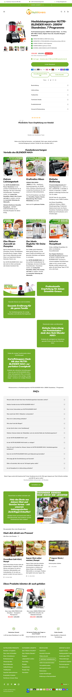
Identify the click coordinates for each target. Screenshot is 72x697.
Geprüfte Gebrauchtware (10, 672)
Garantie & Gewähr (44, 653)
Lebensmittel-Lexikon (28, 659)
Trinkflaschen (7, 670)
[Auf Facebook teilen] (48, 80)
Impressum (42, 650)
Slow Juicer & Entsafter (9, 653)
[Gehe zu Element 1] (5, 48)
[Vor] (51, 5)
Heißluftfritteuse (8, 667)
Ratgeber (24, 656)
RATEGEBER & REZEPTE (29, 648)
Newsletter (25, 672)
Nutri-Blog (25, 661)
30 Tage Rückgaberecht (61, 1)
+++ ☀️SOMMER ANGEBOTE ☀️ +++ (36, 5)
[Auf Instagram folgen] (8, 684)
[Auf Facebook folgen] (4, 684)
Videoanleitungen (64, 659)
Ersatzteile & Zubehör (9, 675)
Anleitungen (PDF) (64, 656)
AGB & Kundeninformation (46, 663)
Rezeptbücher (26, 667)
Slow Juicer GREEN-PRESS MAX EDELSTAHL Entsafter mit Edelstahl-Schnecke (36, 612)
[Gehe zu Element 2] (11, 48)
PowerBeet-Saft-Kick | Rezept (12, 560)
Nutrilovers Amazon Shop (10, 678)
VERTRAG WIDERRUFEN (47, 659)
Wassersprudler (7, 661)
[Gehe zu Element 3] (17, 48)
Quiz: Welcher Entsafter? (29, 650)
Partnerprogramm (64, 664)
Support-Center (63, 650)
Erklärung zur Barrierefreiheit (47, 676)
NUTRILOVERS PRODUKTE (11, 648)
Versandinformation (44, 665)
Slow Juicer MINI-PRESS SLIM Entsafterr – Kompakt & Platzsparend (13, 612)
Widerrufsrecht (43, 656)
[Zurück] (20, 5)
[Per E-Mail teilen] (55, 80)
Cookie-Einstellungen (45, 673)
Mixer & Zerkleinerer (9, 656)
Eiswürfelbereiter (8, 664)
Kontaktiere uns (63, 667)
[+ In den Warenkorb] (44, 606)
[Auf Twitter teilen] (51, 80)
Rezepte (24, 664)
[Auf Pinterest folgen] (11, 684)
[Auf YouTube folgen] (15, 684)
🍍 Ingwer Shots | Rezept (56, 559)
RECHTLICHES (43, 648)
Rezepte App (25, 670)
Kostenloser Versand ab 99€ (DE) (13, 1)
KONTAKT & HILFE (64, 648)
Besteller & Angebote (9, 650)
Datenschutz (42, 671)
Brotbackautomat (8, 659)
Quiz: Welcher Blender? (28, 653)
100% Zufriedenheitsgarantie (37, 1)
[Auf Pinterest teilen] (53, 80)
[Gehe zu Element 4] (22, 48)
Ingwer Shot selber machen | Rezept (34, 559)
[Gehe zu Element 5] (28, 48)
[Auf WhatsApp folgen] (19, 684)
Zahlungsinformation (45, 668)
